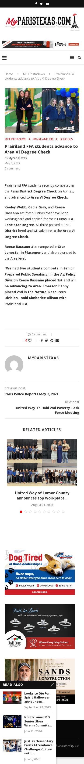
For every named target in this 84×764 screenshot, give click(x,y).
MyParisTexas (18, 158)
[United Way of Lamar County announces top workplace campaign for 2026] (42, 462)
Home (9, 74)
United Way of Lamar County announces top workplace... (42, 495)
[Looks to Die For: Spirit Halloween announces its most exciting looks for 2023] (12, 697)
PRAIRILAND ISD (43, 139)
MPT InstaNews (34, 74)
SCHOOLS (66, 139)
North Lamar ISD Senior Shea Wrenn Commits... (38, 721)
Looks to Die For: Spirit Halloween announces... (37, 697)
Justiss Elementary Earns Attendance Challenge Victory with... (38, 747)
